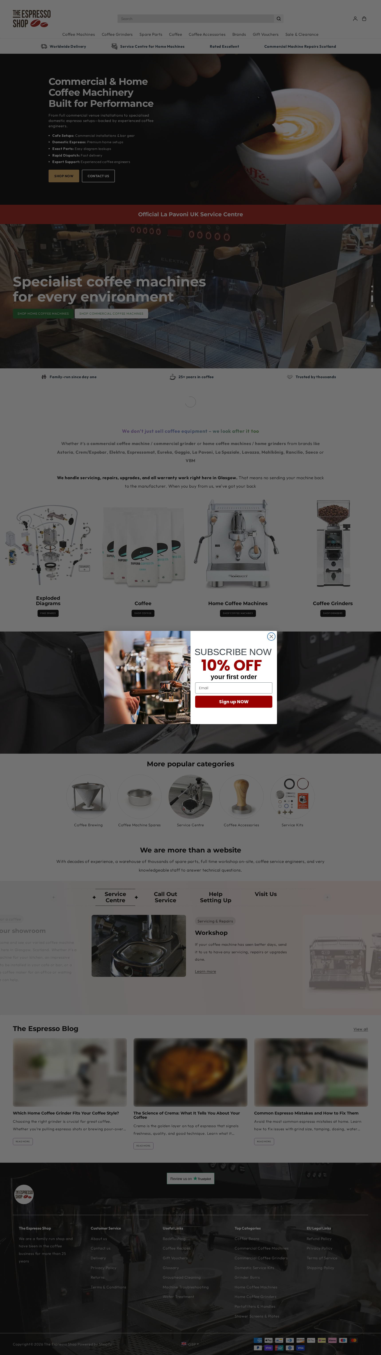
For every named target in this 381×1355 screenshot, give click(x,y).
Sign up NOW (234, 702)
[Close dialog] (271, 636)
